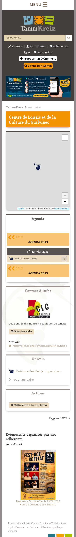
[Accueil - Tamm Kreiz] (38, 22)
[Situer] (64, 258)
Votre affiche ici (15, 444)
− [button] (65, 201)
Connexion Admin (39, 66)
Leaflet (21, 208)
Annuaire (34, 107)
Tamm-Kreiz (14, 107)
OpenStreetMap (61, 208)
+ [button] (65, 195)
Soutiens (44, 523)
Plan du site (24, 523)
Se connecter (38, 46)
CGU (52, 523)
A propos (13, 523)
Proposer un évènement (39, 58)
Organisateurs (52, 371)
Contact (35, 523)
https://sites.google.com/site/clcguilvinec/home (39, 345)
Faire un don (44, 52)
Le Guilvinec (30, 258)
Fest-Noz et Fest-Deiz (28, 371)
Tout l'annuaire (23, 379)
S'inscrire (17, 46)
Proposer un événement (29, 527)
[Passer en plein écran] (65, 137)
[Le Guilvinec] (38, 167)
